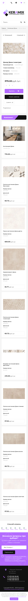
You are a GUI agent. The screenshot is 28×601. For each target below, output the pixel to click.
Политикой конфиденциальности (17, 596)
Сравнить (8, 102)
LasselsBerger (6, 148)
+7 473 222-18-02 (13, 576)
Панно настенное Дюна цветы (12, 231)
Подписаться (9, 552)
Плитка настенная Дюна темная (13, 406)
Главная (4, 28)
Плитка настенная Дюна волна (13, 451)
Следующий (20, 35)
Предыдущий (8, 35)
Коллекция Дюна (12, 28)
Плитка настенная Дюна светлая (13, 496)
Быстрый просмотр (14, 133)
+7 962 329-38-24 (13, 580)
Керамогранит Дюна (9, 272)
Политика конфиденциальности (14, 589)
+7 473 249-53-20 (13, 578)
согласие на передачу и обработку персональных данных (15, 558)
